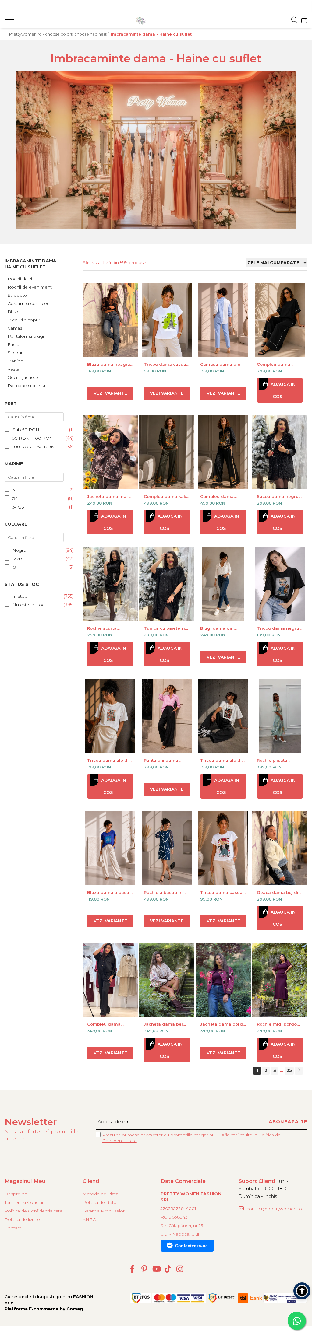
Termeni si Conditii (24, 1202)
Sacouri (15, 352)
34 (15, 498)
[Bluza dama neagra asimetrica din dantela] (110, 320)
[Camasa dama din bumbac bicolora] (223, 320)
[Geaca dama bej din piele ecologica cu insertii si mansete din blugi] (280, 848)
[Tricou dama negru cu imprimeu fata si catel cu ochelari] (280, 584)
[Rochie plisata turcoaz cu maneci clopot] (280, 716)
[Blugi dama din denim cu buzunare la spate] (223, 584)
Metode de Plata (100, 1194)
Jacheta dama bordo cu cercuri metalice (223, 1024)
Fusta (13, 344)
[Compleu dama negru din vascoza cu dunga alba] (280, 320)
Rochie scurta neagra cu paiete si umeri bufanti (108, 628)
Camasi (15, 328)
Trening (15, 361)
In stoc (19, 596)
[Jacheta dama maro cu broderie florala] (110, 452)
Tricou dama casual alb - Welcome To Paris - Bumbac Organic (165, 364)
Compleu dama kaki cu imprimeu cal (165, 496)
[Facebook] (132, 1269)
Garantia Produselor (104, 1211)
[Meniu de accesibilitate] (301, 1290)
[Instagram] (180, 1269)
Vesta (13, 369)
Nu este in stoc (28, 604)
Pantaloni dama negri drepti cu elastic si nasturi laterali (161, 760)
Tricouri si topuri (24, 320)
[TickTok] (168, 1269)
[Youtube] (156, 1269)
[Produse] (10, 21)
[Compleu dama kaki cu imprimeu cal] (167, 452)
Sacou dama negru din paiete (278, 496)
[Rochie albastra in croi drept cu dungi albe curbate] (167, 848)
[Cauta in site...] (294, 20)
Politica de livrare (22, 1219)
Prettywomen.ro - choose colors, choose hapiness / (59, 34)
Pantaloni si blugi (26, 336)
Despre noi (16, 1194)
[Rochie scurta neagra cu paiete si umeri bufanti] (110, 584)
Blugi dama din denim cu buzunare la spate (221, 628)
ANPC (89, 1219)
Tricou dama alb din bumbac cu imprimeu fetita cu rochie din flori (109, 760)
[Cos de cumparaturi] (304, 20)
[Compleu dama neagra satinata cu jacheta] (110, 980)
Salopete (17, 295)
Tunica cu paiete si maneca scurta (164, 628)
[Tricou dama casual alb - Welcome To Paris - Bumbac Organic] (167, 320)
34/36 (18, 507)
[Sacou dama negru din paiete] (280, 452)
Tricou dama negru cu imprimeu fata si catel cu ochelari (278, 628)
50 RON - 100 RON (32, 438)
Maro (18, 558)
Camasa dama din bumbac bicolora (220, 364)
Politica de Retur (100, 1202)
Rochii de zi (20, 279)
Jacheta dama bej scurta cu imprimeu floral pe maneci (165, 1024)
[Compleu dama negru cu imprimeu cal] (223, 452)
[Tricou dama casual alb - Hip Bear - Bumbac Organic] (223, 848)
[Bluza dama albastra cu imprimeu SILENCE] (110, 848)
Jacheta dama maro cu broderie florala (109, 496)
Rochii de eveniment (30, 287)
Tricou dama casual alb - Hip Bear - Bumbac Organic (222, 892)
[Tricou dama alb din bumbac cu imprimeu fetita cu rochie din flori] (110, 716)
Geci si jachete (23, 377)
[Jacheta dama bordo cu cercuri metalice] (223, 980)
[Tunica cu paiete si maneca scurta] (167, 584)
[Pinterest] (144, 1269)
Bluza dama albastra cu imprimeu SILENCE (110, 892)
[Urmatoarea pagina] (299, 1071)
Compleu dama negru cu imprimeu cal (221, 496)
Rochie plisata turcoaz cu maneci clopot (277, 760)
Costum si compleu (29, 303)
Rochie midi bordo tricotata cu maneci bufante (278, 1024)
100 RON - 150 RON (33, 446)
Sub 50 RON (25, 429)
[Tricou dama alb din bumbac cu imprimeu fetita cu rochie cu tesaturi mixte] (223, 716)
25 (289, 1070)
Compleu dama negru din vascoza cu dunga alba (277, 364)
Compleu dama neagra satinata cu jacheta (107, 1024)
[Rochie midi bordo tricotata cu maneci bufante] (280, 980)
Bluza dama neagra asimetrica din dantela (108, 364)
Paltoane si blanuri (27, 385)
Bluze (14, 311)
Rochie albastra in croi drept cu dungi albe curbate (165, 892)
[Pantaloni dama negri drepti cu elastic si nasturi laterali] (167, 716)
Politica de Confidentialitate (33, 1211)
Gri (15, 567)
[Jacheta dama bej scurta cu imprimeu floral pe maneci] (167, 980)
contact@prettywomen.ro (273, 1209)
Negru (19, 550)
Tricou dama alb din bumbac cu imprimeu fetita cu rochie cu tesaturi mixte (222, 760)
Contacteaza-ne (191, 1245)
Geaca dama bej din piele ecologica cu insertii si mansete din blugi (279, 892)
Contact (13, 1228)
